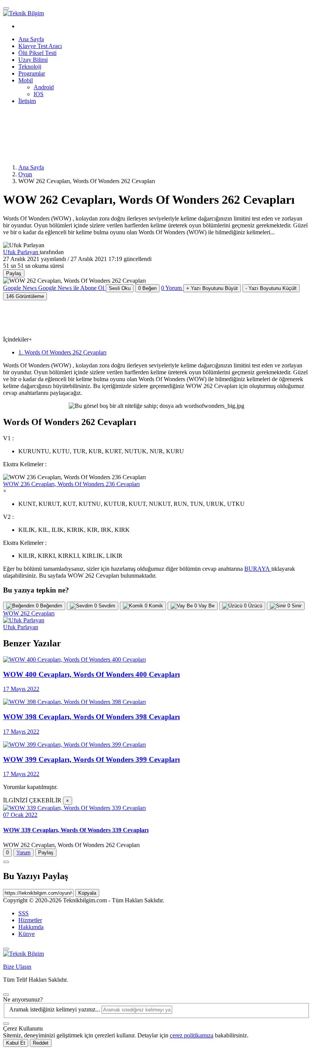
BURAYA (257, 568)
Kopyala (87, 893)
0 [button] (171, 288)
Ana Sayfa (31, 39)
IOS (39, 94)
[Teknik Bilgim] (23, 13)
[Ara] (6, 1024)
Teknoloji (29, 66)
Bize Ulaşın (17, 966)
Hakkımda (31, 927)
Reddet (40, 1043)
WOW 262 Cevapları (29, 613)
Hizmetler (30, 920)
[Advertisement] (117, 133)
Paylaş (45, 852)
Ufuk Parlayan (21, 252)
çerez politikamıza (191, 1035)
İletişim (27, 101)
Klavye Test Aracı (40, 46)
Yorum (23, 852)
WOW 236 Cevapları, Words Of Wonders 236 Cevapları (71, 484)
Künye (26, 934)
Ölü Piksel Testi (37, 53)
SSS (23, 913)
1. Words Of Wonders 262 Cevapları (62, 352)
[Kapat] (6, 949)
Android (44, 87)
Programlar (31, 73)
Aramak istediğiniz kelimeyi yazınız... (55, 1009)
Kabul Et (15, 1043)
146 (25, 296)
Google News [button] (53, 288)
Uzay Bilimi (33, 59)
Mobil (25, 80)
